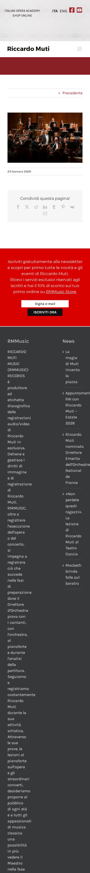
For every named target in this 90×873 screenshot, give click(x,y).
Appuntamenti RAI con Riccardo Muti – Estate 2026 (73, 408)
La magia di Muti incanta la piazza (73, 366)
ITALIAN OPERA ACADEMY (22, 11)
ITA (55, 11)
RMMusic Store (61, 291)
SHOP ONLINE (22, 15)
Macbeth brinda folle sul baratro (73, 574)
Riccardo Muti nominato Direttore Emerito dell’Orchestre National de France (73, 458)
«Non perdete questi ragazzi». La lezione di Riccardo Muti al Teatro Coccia (73, 523)
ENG (63, 11)
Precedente (72, 93)
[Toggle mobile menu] (79, 48)
